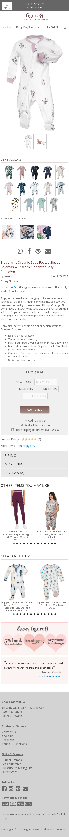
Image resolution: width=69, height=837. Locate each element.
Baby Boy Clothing (27, 27)
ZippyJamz (10, 276)
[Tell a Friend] (48, 252)
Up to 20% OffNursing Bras (34, 5)
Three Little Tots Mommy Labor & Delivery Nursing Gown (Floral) (52, 534)
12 (52, 543)
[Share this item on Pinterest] (38, 252)
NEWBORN (23, 382)
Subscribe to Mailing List (17, 768)
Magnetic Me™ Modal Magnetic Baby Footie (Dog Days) (52, 603)
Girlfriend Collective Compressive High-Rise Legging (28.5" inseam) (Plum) (17, 534)
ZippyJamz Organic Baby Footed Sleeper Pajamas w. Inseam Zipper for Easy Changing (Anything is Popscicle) (17, 606)
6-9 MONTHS (47, 389)
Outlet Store (9, 772)
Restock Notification (37, 425)
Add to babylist (37, 420)
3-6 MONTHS (23, 389)
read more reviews (50, 676)
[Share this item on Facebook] (29, 252)
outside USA (36, 707)
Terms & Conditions (14, 744)
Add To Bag (34, 409)
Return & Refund (12, 711)
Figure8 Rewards (12, 715)
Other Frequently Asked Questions (23, 814)
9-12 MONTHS (35, 396)
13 (55, 543)
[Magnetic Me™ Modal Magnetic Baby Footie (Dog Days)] (52, 581)
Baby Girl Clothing (55, 27)
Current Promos (12, 760)
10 (45, 543)
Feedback (8, 740)
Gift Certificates (11, 764)
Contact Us (9, 732)
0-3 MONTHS (45, 382)
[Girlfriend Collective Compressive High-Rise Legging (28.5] (17, 510)
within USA (19, 707)
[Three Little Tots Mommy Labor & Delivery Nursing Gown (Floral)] (52, 510)
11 (48, 543)
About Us (7, 736)
